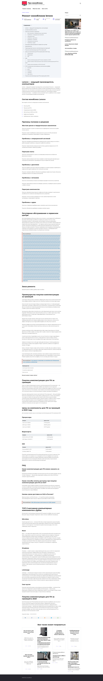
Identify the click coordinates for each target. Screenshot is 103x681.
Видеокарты (30, 54)
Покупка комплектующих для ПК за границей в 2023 (37, 75)
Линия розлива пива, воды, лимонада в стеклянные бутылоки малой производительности (74, 664)
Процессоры (30, 53)
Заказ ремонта (28, 46)
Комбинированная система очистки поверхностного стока (74, 632)
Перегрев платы (30, 36)
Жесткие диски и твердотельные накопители (37, 33)
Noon (28, 69)
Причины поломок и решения (32, 31)
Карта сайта (45, 8)
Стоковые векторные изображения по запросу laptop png (59, 632)
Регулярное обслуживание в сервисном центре (36, 44)
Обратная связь (36, 8)
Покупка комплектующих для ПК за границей (35, 49)
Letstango (29, 72)
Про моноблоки (35, 3)
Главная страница (26, 8)
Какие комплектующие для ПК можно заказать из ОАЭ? (39, 59)
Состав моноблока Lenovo (31, 29)
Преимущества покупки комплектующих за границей (37, 48)
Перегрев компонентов (32, 41)
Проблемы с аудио (31, 42)
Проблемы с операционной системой (35, 34)
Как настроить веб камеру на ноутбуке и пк (28, 632)
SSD (28, 56)
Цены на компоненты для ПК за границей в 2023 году (37, 51)
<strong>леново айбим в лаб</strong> (59, 656)
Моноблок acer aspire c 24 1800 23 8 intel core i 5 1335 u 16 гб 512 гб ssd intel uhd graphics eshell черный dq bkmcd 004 (73, 32)
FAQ (26, 58)
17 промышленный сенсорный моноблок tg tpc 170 (43, 663)
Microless (29, 67)
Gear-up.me (29, 74)
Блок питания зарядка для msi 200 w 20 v (28, 656)
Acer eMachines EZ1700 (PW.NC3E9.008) (71, 54)
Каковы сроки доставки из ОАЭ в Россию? (36, 64)
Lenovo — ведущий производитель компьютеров (36, 28)
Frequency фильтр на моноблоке (70, 40)
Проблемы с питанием (32, 39)
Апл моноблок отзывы (71, 48)
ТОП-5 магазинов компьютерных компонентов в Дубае (37, 66)
